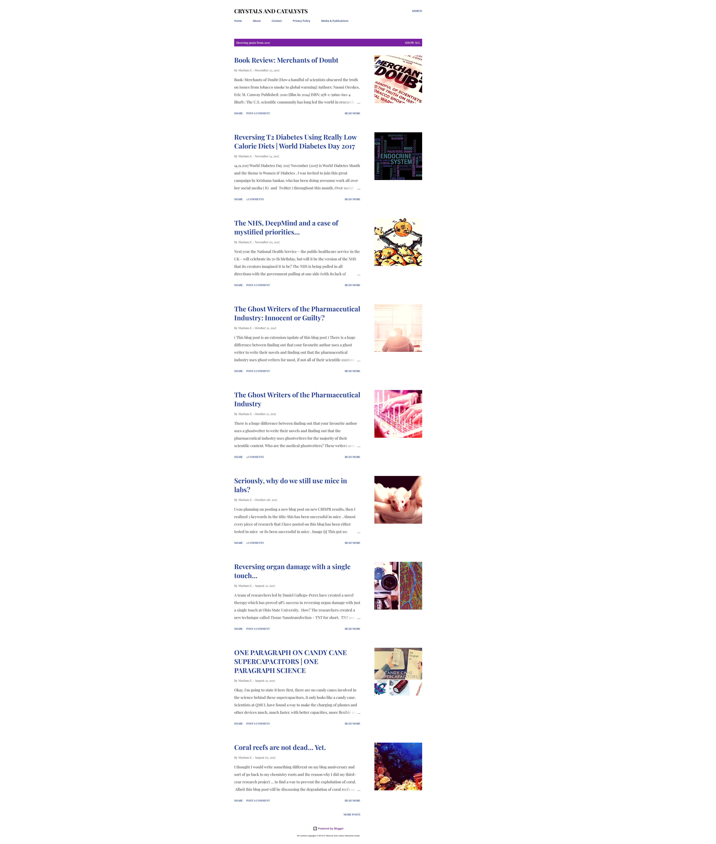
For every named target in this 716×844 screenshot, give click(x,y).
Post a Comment (258, 113)
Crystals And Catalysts (271, 11)
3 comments (255, 457)
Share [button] (238, 113)
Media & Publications (334, 21)
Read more (352, 113)
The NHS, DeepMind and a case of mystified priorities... (286, 227)
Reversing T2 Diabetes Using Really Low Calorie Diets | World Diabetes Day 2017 (295, 141)
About (257, 21)
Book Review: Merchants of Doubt (286, 59)
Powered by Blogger (330, 828)
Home (238, 21)
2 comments (255, 199)
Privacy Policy (301, 21)
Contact (277, 21)
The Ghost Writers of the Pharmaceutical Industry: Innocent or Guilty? (297, 313)
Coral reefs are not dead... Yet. (280, 747)
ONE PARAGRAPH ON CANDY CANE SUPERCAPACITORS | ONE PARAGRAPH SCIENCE (290, 661)
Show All (412, 43)
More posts (351, 814)
